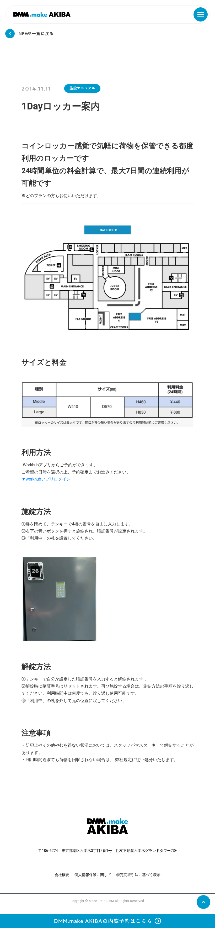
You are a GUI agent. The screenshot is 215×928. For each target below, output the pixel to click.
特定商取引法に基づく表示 (138, 875)
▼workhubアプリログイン (46, 479)
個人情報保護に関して (92, 875)
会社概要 (62, 875)
